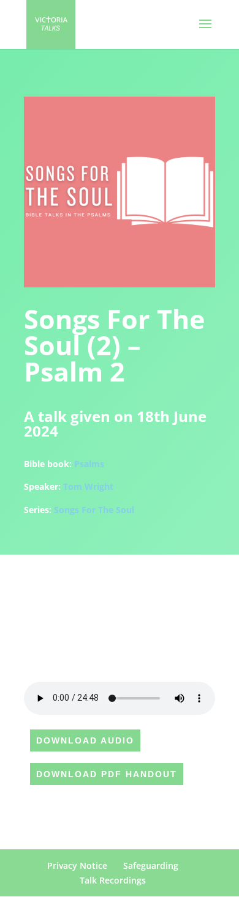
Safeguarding (150, 865)
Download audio (85, 740)
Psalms (89, 464)
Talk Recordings (113, 880)
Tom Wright (88, 486)
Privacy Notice (77, 865)
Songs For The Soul (94, 509)
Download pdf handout (106, 774)
